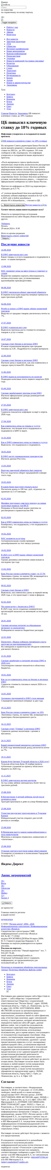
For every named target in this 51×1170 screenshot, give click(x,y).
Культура (11, 63)
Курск (9, 101)
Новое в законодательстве (19, 83)
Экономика (12, 85)
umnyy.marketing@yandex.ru (14, 1162)
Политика (11, 73)
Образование (13, 66)
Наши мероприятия (16, 51)
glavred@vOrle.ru (39, 1157)
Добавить (5, 223)
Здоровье (11, 58)
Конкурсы (11, 34)
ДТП (9, 44)
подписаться (7, 919)
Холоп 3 (5, 896)
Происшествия (13, 56)
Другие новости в (33, 205)
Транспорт (11, 70)
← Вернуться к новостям (13, 205)
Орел (9, 106)
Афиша (10, 32)
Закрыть (5, 238)
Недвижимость (14, 75)
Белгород (11, 94)
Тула (9, 109)
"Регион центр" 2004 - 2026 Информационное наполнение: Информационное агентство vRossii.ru (24, 926)
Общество (11, 46)
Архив (10, 80)
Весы (3, 882)
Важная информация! (17, 53)
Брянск (10, 97)
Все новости (12, 39)
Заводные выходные (16, 41)
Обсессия (5, 887)
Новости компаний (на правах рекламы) (25, 61)
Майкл (4, 891)
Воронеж (11, 99)
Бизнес (10, 78)
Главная (4, 113)
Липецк (10, 104)
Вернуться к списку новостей (15, 236)
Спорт (9, 68)
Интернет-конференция (17, 49)
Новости (11, 30)
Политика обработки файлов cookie (25, 970)
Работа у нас (12, 27)
